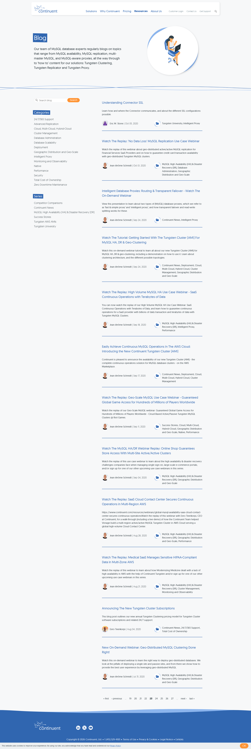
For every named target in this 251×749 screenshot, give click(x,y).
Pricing (127, 11)
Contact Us (191, 11)
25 (162, 698)
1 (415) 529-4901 (112, 739)
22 (145, 698)
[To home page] (47, 725)
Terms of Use (129, 739)
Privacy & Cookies (148, 739)
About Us (156, 11)
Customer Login (176, 11)
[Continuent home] (45, 9)
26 (167, 698)
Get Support (205, 11)
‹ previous (117, 698)
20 (135, 698)
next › (184, 698)
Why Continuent (110, 11)
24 (156, 698)
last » (192, 698)
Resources (141, 11)
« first (106, 698)
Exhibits (179, 739)
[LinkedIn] (78, 728)
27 (172, 698)
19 (130, 698)
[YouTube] (91, 728)
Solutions (91, 11)
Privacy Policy (115, 746)
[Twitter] (84, 728)
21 (141, 698)
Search (215, 11)
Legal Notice (166, 739)
